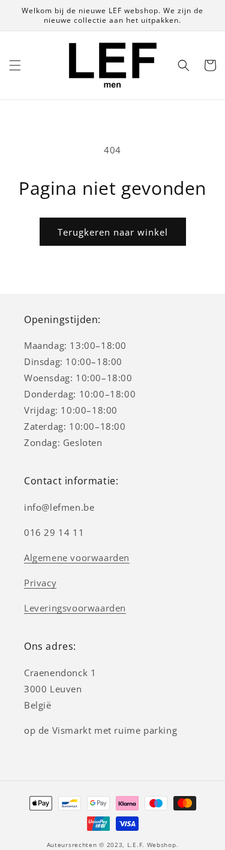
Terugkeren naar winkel (113, 232)
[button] (15, 65)
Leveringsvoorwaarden (75, 608)
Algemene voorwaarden (77, 557)
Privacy (40, 583)
